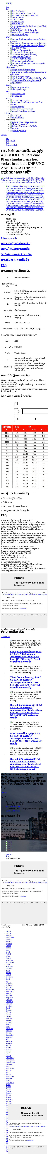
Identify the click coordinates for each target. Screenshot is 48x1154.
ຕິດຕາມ (4, 792)
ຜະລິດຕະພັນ (10, 141)
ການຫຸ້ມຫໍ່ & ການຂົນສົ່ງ (15, 259)
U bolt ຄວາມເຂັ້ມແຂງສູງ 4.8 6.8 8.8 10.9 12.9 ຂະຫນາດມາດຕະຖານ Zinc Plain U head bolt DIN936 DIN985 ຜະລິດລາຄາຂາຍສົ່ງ (26, 738)
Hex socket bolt (11, 145)
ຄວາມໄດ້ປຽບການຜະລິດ (15, 248)
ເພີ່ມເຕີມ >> (5, 637)
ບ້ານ (7, 139)
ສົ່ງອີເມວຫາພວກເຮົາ (9, 238)
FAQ (4, 265)
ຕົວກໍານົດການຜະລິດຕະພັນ (16, 254)
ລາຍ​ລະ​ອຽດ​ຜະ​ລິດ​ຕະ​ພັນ (15, 243)
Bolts (7, 143)
